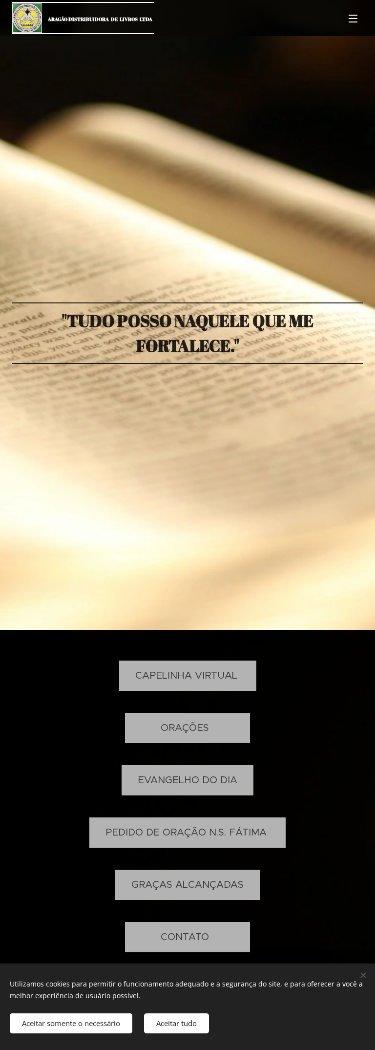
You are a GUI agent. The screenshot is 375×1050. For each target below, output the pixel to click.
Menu (353, 18)
